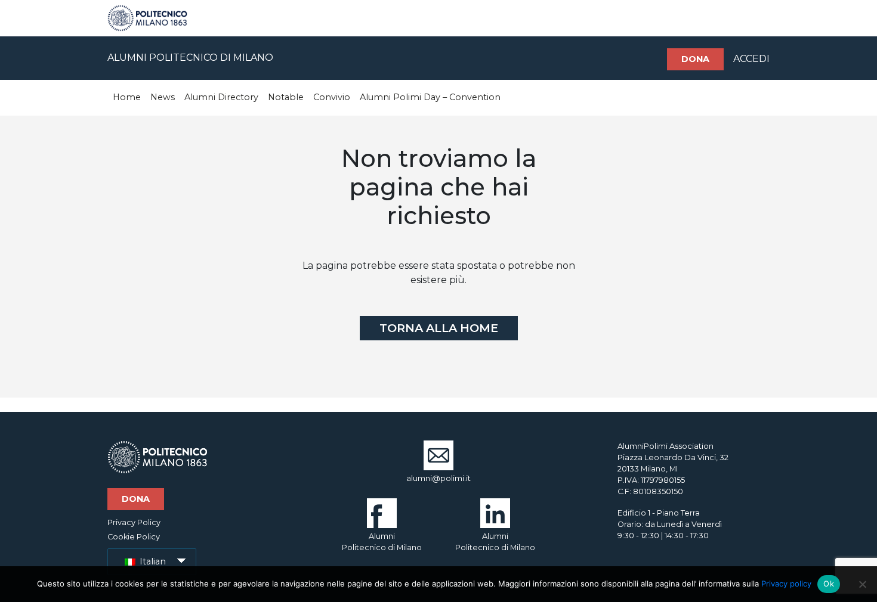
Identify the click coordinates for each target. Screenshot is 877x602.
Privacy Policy (133, 522)
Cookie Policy (133, 536)
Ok (828, 583)
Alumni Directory (221, 97)
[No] (862, 584)
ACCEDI (751, 58)
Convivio (331, 97)
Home (127, 97)
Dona (695, 59)
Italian (151, 561)
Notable (286, 97)
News (162, 97)
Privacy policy (786, 583)
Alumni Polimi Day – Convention (430, 97)
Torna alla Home (438, 328)
